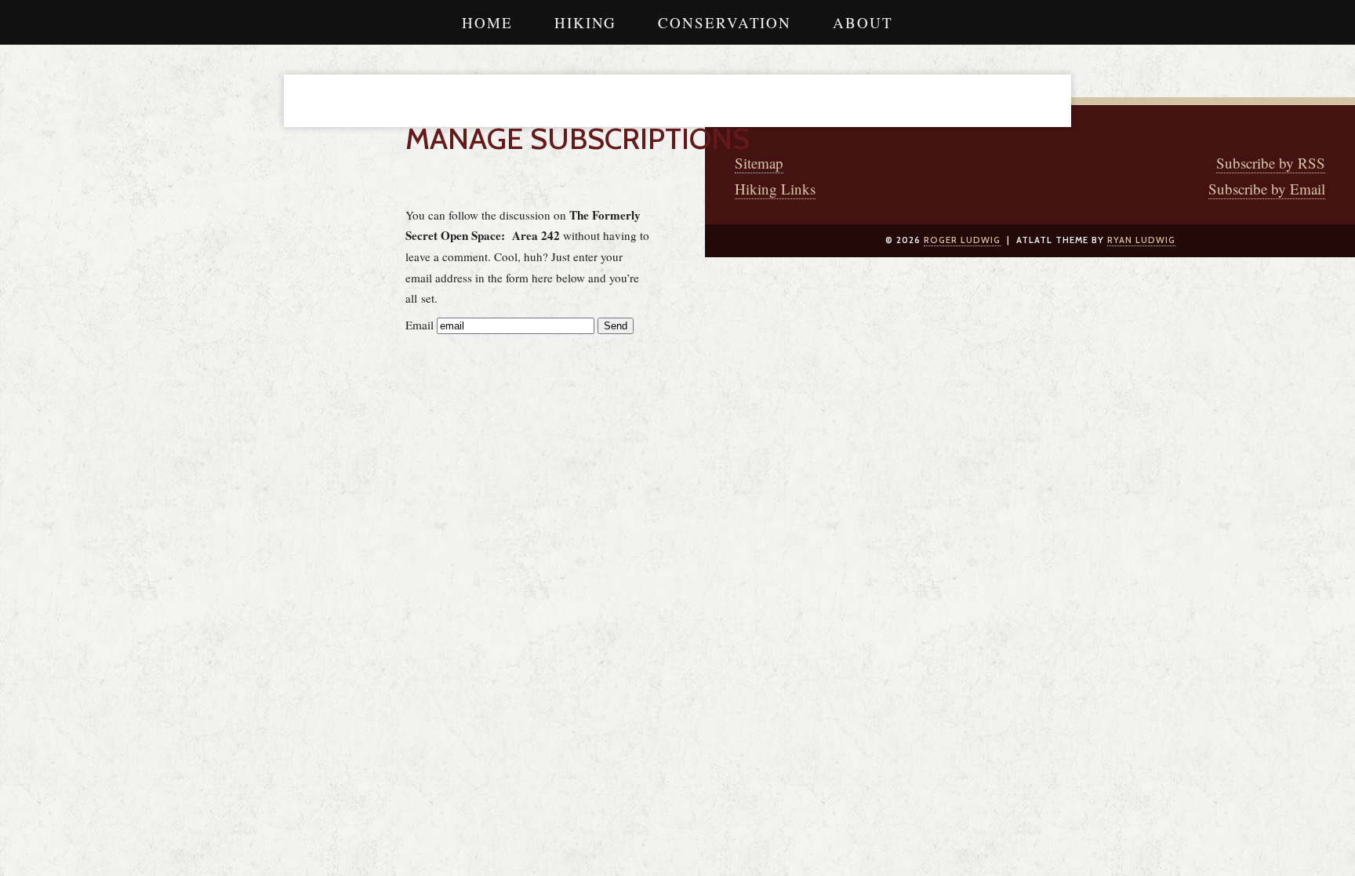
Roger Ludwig (962, 239)
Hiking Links (775, 188)
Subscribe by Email (1266, 188)
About (863, 22)
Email (419, 325)
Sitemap (759, 163)
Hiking (585, 22)
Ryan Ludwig (1141, 239)
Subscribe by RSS (1270, 163)
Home (487, 22)
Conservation (724, 22)
